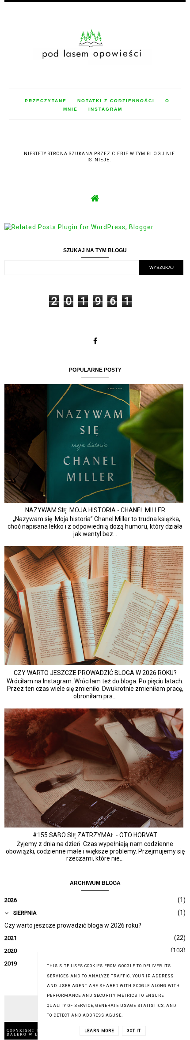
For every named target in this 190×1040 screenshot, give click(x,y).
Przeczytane (46, 100)
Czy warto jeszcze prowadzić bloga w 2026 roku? (95, 672)
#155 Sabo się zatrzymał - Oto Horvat (95, 835)
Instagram (105, 109)
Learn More (99, 1031)
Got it (134, 1031)
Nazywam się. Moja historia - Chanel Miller (95, 510)
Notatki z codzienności (116, 100)
